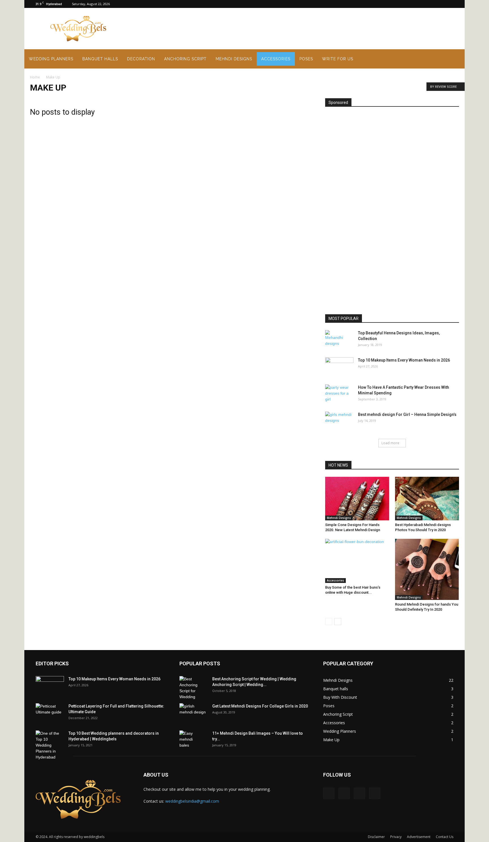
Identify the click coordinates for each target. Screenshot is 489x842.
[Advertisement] (229, 28)
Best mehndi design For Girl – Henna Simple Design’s (407, 414)
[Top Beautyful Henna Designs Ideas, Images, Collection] (335, 340)
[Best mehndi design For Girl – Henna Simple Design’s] (339, 421)
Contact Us (444, 836)
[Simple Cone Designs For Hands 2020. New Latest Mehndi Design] (357, 498)
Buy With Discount (340, 697)
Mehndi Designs (234, 59)
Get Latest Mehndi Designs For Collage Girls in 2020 (260, 706)
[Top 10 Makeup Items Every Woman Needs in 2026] (339, 367)
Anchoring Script (185, 59)
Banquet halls (100, 59)
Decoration (141, 59)
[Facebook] (426, 4)
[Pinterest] (445, 4)
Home (35, 77)
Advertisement (418, 836)
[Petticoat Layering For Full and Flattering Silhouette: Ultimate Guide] (50, 713)
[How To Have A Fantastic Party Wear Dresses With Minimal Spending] (339, 394)
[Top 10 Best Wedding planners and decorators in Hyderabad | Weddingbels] (50, 745)
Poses (306, 59)
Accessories (275, 59)
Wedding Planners (51, 59)
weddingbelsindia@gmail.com (192, 801)
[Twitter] (455, 4)
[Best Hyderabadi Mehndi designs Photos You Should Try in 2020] (427, 498)
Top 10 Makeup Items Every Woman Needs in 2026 (404, 360)
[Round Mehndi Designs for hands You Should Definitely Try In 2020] (427, 569)
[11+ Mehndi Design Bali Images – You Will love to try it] (189, 740)
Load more (390, 443)
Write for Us (337, 59)
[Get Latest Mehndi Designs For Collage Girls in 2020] (193, 713)
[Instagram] (436, 4)
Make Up (331, 739)
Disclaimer (376, 836)
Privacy (396, 836)
